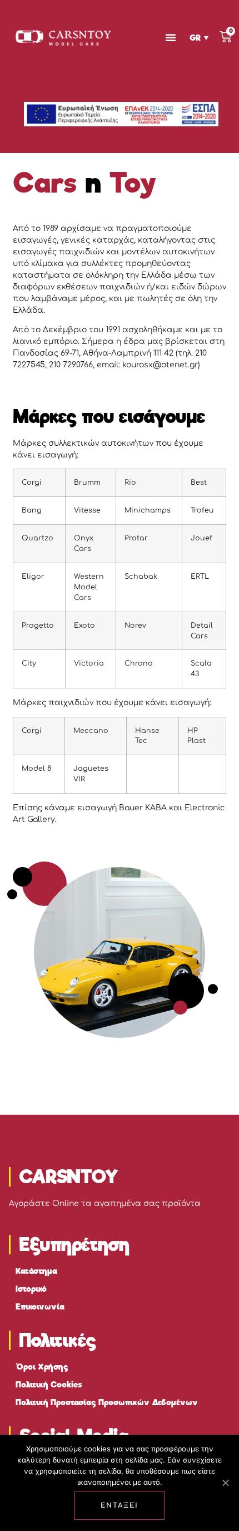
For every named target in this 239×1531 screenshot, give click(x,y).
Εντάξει (119, 1505)
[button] (170, 37)
